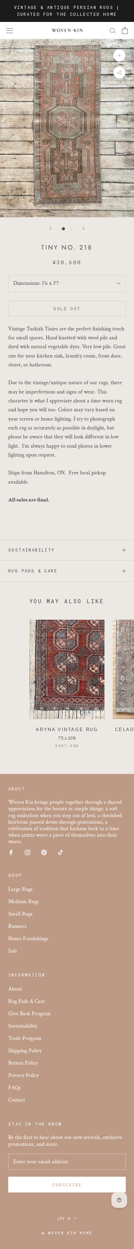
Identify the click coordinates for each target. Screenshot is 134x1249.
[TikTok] (60, 852)
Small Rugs (20, 914)
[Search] (113, 30)
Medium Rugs (23, 901)
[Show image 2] (70, 228)
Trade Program (25, 1038)
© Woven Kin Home (67, 1232)
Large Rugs (20, 889)
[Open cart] (125, 30)
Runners (17, 926)
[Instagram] (27, 852)
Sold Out (66, 308)
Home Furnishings (28, 938)
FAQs (14, 1087)
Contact (16, 1100)
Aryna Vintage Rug (67, 729)
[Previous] (50, 228)
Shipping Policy (25, 1050)
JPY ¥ (64, 1218)
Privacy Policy (23, 1075)
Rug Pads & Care (32, 570)
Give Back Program (29, 1013)
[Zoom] (119, 55)
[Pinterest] (44, 852)
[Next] (83, 228)
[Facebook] (11, 852)
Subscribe (67, 1184)
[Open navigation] (9, 30)
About (15, 989)
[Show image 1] (63, 228)
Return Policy (23, 1063)
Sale (12, 951)
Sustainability (31, 550)
